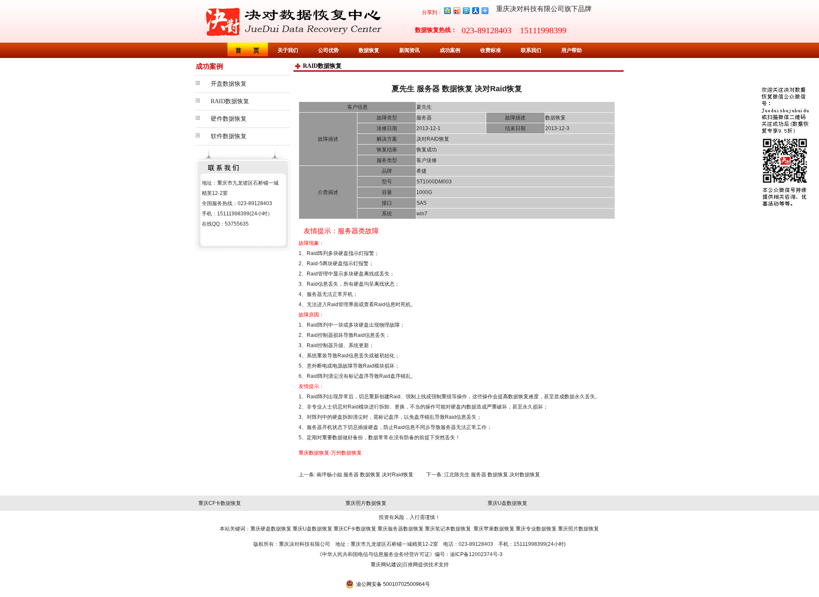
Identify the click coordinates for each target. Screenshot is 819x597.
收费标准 (490, 50)
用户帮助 (571, 50)
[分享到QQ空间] (447, 10)
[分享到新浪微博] (456, 10)
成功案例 (450, 50)
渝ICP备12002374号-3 (476, 554)
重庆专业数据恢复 (536, 529)
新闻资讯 (409, 50)
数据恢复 (369, 50)
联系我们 (531, 50)
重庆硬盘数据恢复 (270, 529)
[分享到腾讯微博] (465, 10)
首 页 (247, 50)
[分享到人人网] (475, 10)
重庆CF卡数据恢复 (219, 503)
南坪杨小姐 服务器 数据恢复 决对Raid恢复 (365, 475)
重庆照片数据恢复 (366, 503)
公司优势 (328, 50)
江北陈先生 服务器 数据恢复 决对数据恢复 (492, 475)
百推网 (410, 565)
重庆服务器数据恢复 (401, 529)
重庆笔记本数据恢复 (448, 529)
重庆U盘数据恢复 (507, 503)
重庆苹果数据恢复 (493, 529)
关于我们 (288, 50)
